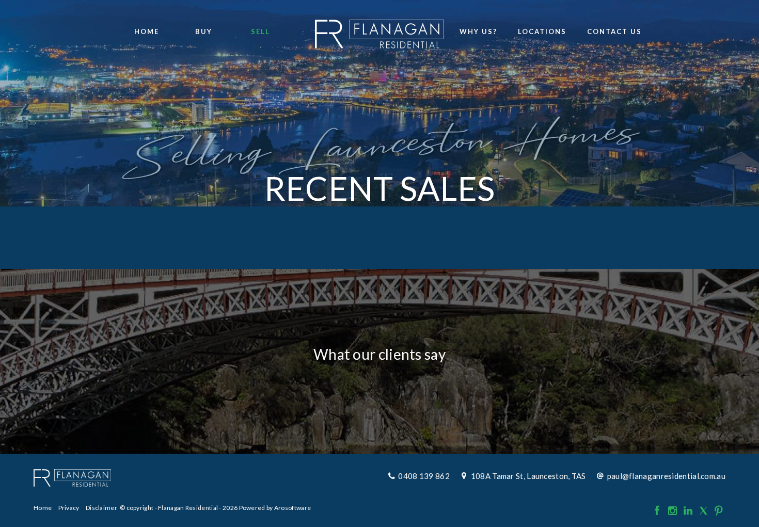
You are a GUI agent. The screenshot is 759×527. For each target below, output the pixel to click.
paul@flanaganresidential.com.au (666, 476)
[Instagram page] (673, 511)
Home (146, 31)
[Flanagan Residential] (379, 31)
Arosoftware (292, 508)
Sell (260, 31)
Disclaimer (101, 508)
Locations (542, 31)
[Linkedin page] (689, 511)
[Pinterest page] (718, 511)
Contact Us (614, 31)
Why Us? (478, 31)
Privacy (69, 508)
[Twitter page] (704, 511)
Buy (203, 31)
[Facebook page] (658, 511)
